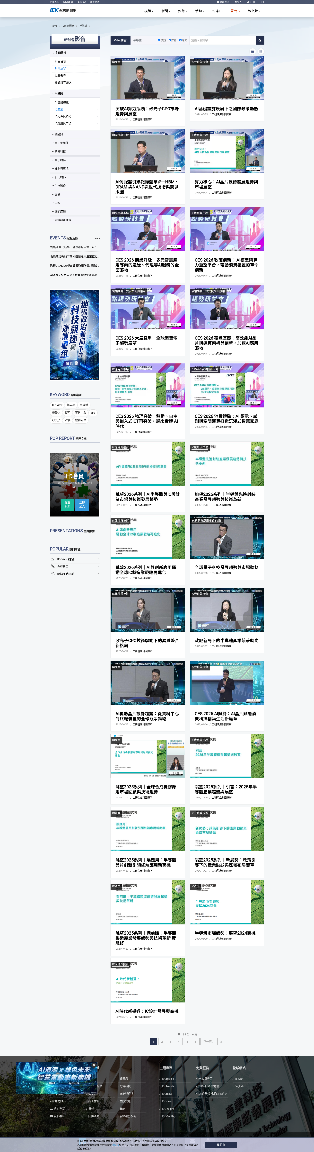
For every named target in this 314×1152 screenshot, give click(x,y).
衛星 (67, 412)
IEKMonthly (168, 1116)
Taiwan (239, 1078)
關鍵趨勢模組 (63, 220)
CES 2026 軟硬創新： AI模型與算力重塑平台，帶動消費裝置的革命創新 (227, 265)
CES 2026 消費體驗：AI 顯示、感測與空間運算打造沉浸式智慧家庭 (227, 419)
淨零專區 (94, 1)
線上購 (253, 11)
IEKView (82, 1)
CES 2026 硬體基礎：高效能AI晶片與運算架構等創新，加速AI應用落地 (226, 343)
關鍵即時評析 (65, 574)
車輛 (57, 203)
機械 (57, 194)
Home (54, 25)
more (97, 238)
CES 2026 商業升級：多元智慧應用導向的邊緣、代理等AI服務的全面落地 (147, 265)
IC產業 (59, 109)
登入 (239, 1)
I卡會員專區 (205, 1078)
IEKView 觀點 (65, 559)
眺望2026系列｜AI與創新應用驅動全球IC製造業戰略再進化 (145, 570)
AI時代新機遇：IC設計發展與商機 (147, 1011)
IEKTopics (68, 1)
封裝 (67, 420)
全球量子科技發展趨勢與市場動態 (227, 567)
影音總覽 (60, 68)
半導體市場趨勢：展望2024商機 (225, 933)
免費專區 (54, 1)
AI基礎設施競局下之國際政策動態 (226, 108)
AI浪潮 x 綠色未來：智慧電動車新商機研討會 (77, 275)
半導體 (83, 25)
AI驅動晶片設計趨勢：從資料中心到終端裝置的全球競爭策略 (147, 716)
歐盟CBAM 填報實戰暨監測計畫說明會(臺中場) (79, 265)
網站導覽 (59, 1108)
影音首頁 (60, 62)
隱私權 (115, 1145)
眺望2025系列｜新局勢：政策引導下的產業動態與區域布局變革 (225, 862)
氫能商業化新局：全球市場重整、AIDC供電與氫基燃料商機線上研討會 (93, 247)
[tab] (75, 53)
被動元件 (80, 420)
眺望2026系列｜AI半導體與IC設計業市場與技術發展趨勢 (147, 497)
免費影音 (60, 75)
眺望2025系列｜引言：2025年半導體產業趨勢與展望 (226, 789)
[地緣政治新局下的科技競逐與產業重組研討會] (74, 334)
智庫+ (216, 11)
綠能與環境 (62, 168)
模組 (148, 11)
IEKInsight (167, 1108)
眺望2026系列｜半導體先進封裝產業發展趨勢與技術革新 (225, 497)
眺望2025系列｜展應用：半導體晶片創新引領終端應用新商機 (145, 862)
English (239, 1086)
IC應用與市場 (63, 123)
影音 (234, 11)
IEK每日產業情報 (208, 1086)
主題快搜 (60, 53)
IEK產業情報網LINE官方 (212, 1093)
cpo (93, 412)
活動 (199, 11)
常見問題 (57, 1101)
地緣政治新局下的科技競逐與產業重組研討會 (78, 256)
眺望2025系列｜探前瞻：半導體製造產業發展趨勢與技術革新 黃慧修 (145, 938)
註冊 (252, 1)
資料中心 (80, 412)
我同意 (221, 1144)
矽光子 (56, 420)
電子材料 (60, 160)
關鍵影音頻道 (63, 82)
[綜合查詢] (263, 2)
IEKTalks (166, 1093)
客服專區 (224, 1)
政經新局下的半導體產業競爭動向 (227, 640)
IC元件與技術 (63, 116)
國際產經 (60, 211)
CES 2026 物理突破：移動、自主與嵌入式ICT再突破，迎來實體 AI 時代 (146, 421)
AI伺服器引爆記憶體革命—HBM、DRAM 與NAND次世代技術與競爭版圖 (147, 186)
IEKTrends (167, 1086)
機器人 (56, 412)
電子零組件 (62, 143)
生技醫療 (60, 185)
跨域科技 (60, 151)
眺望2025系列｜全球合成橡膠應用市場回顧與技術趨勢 (145, 789)
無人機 (71, 405)
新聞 (165, 11)
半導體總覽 (62, 102)
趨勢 (182, 11)
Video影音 (68, 25)
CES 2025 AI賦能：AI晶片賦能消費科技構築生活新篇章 (225, 716)
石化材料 (60, 177)
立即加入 (82, 504)
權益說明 (67, 504)
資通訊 (59, 134)
